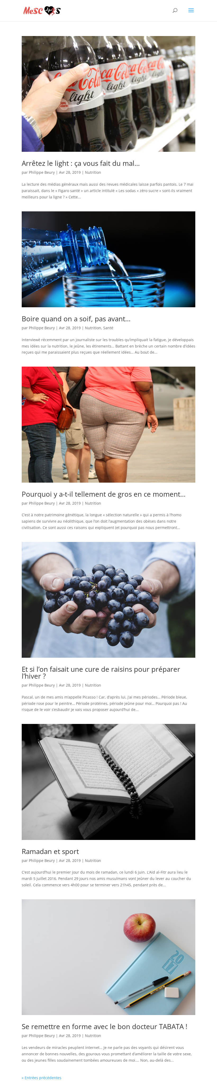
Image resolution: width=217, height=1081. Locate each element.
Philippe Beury (42, 172)
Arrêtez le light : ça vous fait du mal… (81, 163)
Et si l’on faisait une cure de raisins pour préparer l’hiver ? (101, 672)
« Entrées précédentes (41, 1077)
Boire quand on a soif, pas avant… (76, 318)
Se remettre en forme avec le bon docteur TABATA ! (104, 1026)
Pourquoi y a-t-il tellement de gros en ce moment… (104, 494)
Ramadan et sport (50, 851)
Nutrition (93, 172)
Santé (108, 327)
